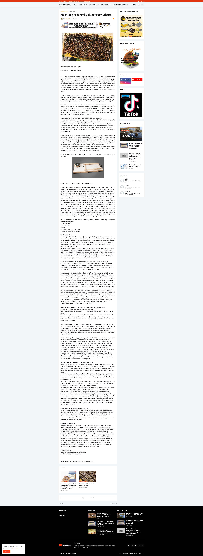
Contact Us (141, 553)
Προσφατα (82, 4)
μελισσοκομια (93, 4)
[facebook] (138, 1)
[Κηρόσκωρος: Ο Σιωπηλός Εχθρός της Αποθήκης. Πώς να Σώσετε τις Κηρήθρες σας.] (124, 145)
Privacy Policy (133, 553)
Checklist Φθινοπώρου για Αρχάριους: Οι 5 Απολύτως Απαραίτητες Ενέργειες (103, 515)
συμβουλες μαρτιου (77, 461)
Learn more (15, 548)
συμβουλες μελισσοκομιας (88, 461)
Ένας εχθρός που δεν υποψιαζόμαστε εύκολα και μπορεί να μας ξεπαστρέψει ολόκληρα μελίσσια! (135, 156)
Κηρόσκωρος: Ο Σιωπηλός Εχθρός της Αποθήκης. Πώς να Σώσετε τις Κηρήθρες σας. (135, 146)
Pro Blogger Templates (70, 553)
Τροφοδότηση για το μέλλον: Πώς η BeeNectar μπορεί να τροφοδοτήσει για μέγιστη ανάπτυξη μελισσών (68, 486)
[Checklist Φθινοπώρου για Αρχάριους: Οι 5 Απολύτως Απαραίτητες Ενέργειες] (92, 515)
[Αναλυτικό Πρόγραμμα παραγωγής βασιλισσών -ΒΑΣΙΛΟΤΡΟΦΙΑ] (121, 515)
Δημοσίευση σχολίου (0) (88, 497)
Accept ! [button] (7, 551)
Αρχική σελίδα (64, 11)
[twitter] (132, 545)
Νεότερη (62, 503)
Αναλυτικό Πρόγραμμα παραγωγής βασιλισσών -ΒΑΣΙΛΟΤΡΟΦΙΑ (135, 514)
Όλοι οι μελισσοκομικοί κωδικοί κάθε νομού (135, 165)
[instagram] (143, 1)
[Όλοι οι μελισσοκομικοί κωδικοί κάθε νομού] (124, 166)
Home (60, 1)
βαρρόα (134, 4)
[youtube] (141, 1)
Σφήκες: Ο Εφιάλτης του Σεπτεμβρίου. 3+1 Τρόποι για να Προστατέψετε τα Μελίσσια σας (105, 531)
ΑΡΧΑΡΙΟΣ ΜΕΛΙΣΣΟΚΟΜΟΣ (120, 4)
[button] (139, 5)
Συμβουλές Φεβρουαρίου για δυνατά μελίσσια (87, 484)
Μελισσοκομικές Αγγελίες (85, 1)
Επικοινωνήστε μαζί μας (73, 1)
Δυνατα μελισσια (73, 11)
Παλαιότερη (113, 503)
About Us (65, 1)
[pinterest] (142, 545)
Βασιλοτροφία (105, 4)
